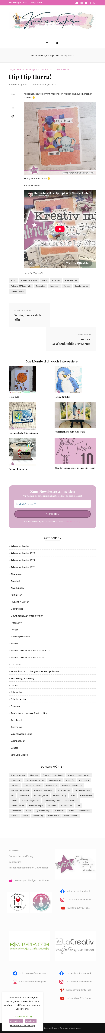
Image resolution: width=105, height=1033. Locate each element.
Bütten (13, 280)
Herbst (14, 629)
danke (71, 775)
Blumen (46, 775)
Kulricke (43, 69)
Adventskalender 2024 (23, 560)
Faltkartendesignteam (20, 790)
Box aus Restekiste (18, 469)
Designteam (16, 780)
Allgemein (15, 69)
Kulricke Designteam (30, 800)
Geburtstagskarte (41, 795)
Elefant (44, 280)
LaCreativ (16, 664)
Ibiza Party (54, 286)
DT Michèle (70, 780)
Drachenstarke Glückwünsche (23, 433)
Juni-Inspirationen (20, 636)
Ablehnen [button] (30, 1021)
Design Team (36, 2)
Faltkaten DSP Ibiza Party (21, 286)
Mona (28, 811)
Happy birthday (59, 795)
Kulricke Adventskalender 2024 (27, 657)
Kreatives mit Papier (48, 1028)
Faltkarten (56, 280)
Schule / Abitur (19, 699)
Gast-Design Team (18, 2)
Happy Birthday (62, 396)
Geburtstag (40, 286)
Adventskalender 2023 (23, 553)
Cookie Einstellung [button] (23, 1016)
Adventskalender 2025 (23, 567)
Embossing (84, 780)
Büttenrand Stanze (29, 280)
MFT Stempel (16, 811)
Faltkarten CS (51, 785)
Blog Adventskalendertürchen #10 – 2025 (75, 467)
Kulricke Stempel (17, 291)
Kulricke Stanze (71, 800)
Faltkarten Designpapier (72, 785)
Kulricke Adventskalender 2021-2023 (30, 650)
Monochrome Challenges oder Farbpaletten (35, 671)
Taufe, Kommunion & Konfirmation (29, 713)
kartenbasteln (86, 795)
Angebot (15, 581)
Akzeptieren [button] (15, 1021)
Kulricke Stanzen (81, 286)
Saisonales (16, 692)
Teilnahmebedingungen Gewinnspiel (28, 867)
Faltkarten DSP (71, 280)
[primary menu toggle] (47, 43)
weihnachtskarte (71, 816)
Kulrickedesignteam (52, 800)
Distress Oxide (55, 780)
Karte (73, 795)
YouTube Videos (59, 69)
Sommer (15, 706)
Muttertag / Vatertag (22, 678)
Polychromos (84, 811)
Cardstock (58, 775)
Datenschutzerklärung (72, 522)
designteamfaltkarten (35, 780)
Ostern (14, 685)
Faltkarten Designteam (43, 790)
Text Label (16, 720)
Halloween (16, 622)
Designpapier (84, 775)
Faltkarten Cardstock (32, 785)
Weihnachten (18, 741)
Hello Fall (14, 396)
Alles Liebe (34, 775)
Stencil (25, 816)
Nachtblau (59, 811)
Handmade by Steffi (18, 84)
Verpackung (38, 816)
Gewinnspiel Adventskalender (27, 615)
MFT (78, 805)
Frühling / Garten (20, 601)
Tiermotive (16, 727)
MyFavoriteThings (43, 811)
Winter (14, 747)
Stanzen (14, 816)
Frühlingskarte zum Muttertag (69, 431)
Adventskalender (20, 546)
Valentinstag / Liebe (21, 734)
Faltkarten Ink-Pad (82, 790)
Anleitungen (29, 69)
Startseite (14, 850)
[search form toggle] (57, 43)
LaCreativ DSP (66, 805)
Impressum (15, 862)
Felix (12, 795)
